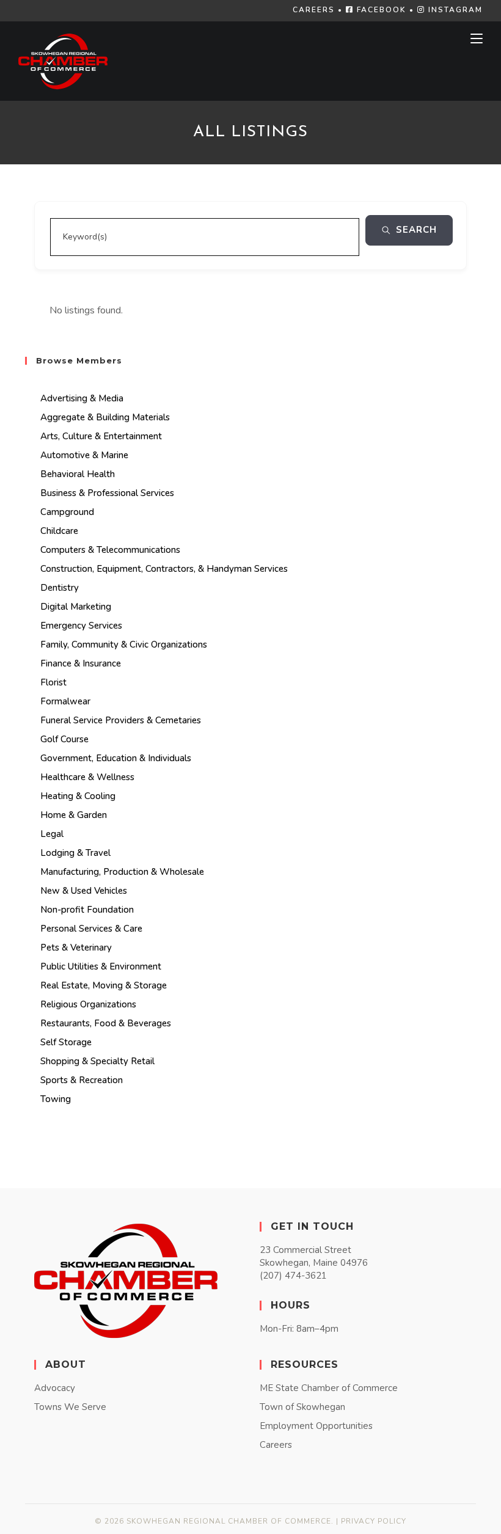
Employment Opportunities (316, 1426)
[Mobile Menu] (476, 38)
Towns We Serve (70, 1407)
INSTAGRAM (454, 10)
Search (416, 230)
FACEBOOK (380, 10)
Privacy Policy (373, 1521)
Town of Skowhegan (302, 1407)
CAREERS (314, 10)
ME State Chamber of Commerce (329, 1388)
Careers (276, 1445)
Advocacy (54, 1388)
